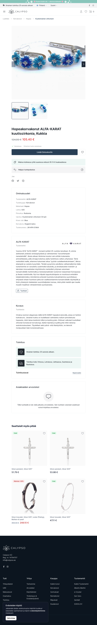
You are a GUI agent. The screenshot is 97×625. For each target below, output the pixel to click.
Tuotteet (23, 291)
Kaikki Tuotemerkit (81, 584)
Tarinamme (31, 584)
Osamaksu (7, 596)
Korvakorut (17, 19)
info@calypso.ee (9, 560)
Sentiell (77, 600)
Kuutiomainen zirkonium (44, 19)
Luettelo (6, 19)
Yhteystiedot (8, 584)
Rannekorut (54, 596)
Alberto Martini (79, 588)
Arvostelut (30, 588)
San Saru (77, 596)
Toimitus (6, 600)
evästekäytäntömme (37, 611)
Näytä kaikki (77, 373)
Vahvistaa (11, 618)
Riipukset (53, 600)
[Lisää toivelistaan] (44, 433)
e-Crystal (77, 592)
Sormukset (54, 592)
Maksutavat (7, 592)
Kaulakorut (54, 604)
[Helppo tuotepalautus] (82, 169)
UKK (4, 588)
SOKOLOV (78, 604)
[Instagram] (93, 5)
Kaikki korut (55, 584)
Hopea (28, 19)
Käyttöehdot (31, 592)
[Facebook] (89, 5)
